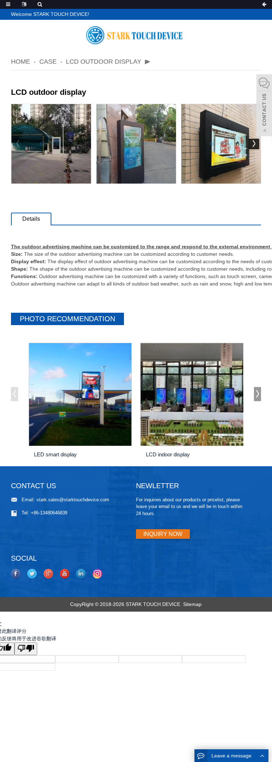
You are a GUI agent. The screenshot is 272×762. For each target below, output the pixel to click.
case (48, 61)
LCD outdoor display (103, 61)
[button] (254, 144)
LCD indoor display (168, 454)
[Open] (264, 106)
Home (20, 61)
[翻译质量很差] (26, 648)
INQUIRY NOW (162, 534)
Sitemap (192, 604)
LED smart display (55, 454)
